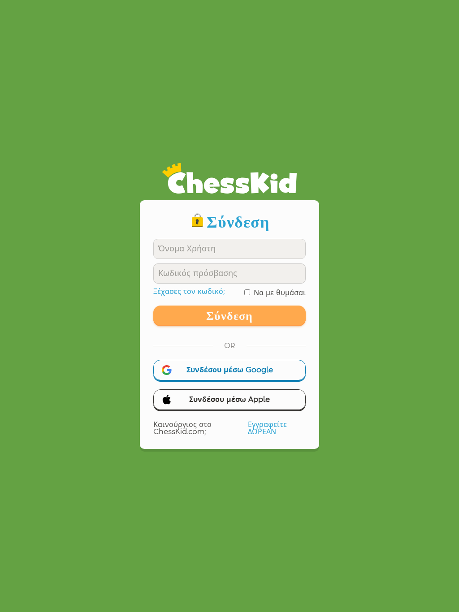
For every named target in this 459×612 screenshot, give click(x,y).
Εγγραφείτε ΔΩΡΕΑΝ (267, 428)
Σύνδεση (229, 316)
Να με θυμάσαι (280, 293)
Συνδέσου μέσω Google (229, 370)
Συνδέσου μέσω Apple (229, 399)
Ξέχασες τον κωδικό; (189, 291)
